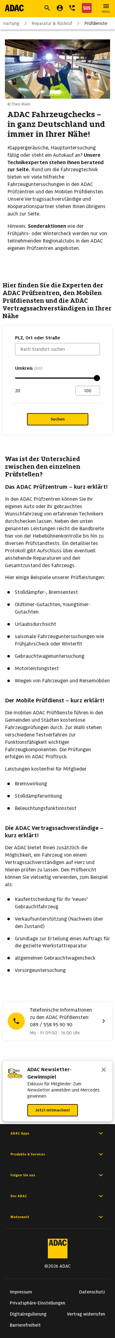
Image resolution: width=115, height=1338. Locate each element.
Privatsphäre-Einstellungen (37, 1303)
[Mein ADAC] (59, 8)
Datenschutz (92, 1292)
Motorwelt (19, 1217)
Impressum (21, 1292)
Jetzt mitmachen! (52, 1110)
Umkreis (29, 368)
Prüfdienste (95, 23)
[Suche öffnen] (47, 8)
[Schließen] (103, 1070)
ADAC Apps (19, 1133)
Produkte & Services (27, 1154)
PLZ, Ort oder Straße (37, 338)
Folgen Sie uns (22, 1175)
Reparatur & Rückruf (52, 23)
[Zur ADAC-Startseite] (14, 8)
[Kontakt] (72, 8)
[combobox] (57, 349)
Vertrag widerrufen (86, 1314)
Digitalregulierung (28, 1314)
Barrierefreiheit (25, 1325)
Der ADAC (18, 1196)
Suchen (58, 419)
